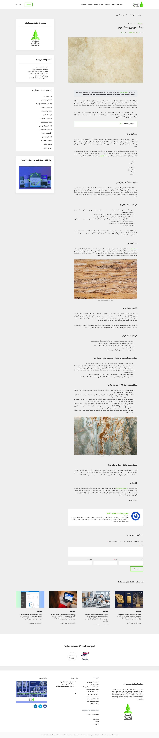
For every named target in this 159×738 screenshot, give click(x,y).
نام (142, 559)
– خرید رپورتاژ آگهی (94, 684)
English (29, 4)
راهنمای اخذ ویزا (47, 137)
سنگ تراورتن (104, 156)
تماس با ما (96, 724)
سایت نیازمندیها (121, 488)
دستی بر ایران (140, 15)
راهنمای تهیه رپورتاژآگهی (93, 701)
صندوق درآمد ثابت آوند (67, 682)
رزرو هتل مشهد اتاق (41, 76)
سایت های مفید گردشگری (93, 714)
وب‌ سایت (90, 559)
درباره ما (97, 722)
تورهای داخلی (48, 144)
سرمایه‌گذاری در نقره (67, 684)
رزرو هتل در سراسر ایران (40, 69)
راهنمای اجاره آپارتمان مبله (44, 104)
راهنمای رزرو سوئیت (46, 107)
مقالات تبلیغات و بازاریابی (93, 699)
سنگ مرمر (134, 249)
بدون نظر (123, 33)
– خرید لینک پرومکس (93, 694)
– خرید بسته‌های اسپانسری (92, 692)
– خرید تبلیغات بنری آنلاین (92, 689)
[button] (20, 4)
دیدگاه (141, 545)
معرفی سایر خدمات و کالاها (117, 513)
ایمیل (116, 559)
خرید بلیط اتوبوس (42, 67)
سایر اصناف (132, 15)
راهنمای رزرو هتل (46, 100)
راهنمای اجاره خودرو (46, 129)
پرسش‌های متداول (94, 704)
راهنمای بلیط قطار (46, 122)
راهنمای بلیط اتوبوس (45, 126)
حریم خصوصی (95, 717)
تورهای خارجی (48, 148)
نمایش (120, 124)
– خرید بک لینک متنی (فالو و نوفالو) (90, 687)
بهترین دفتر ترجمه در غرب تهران (38, 71)
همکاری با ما (96, 719)
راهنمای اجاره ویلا (46, 111)
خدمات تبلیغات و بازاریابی (93, 682)
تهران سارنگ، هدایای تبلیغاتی (38, 74)
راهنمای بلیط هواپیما (45, 118)
